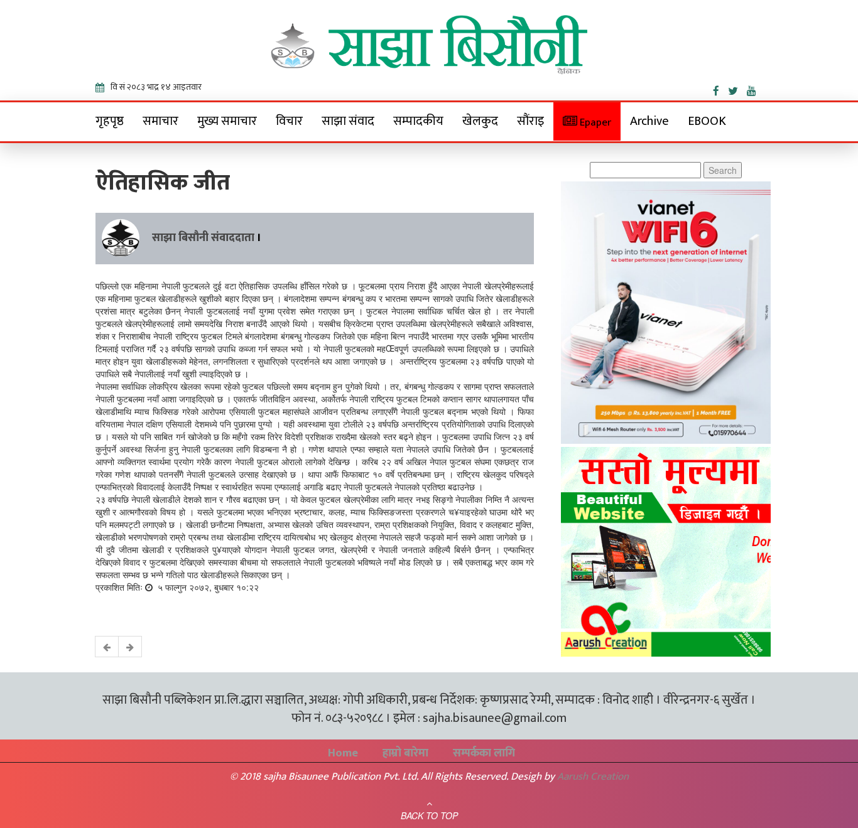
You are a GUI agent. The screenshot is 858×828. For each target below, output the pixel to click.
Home (343, 753)
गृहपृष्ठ (109, 121)
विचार (289, 121)
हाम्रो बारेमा (405, 753)
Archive (649, 121)
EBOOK (707, 121)
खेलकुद (480, 121)
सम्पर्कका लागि (484, 753)
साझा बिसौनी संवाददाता (203, 238)
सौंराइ (530, 121)
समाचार (160, 121)
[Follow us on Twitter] (737, 88)
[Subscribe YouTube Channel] (755, 88)
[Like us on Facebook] (720, 88)
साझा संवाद (348, 121)
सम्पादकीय (418, 121)
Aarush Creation (593, 776)
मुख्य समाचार (227, 121)
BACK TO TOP (429, 815)
